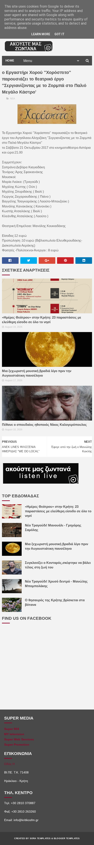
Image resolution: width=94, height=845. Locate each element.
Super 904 (11, 729)
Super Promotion (16, 744)
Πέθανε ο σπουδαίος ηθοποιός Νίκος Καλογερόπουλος (44, 424)
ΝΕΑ (12, 98)
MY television (14, 734)
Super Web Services (19, 739)
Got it (59, 34)
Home (9, 60)
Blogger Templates (67, 838)
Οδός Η (9, 764)
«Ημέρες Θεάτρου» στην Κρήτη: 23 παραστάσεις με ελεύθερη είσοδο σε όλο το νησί (41, 320)
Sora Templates (40, 838)
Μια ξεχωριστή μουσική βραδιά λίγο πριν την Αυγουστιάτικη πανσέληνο (36, 373)
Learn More (40, 34)
